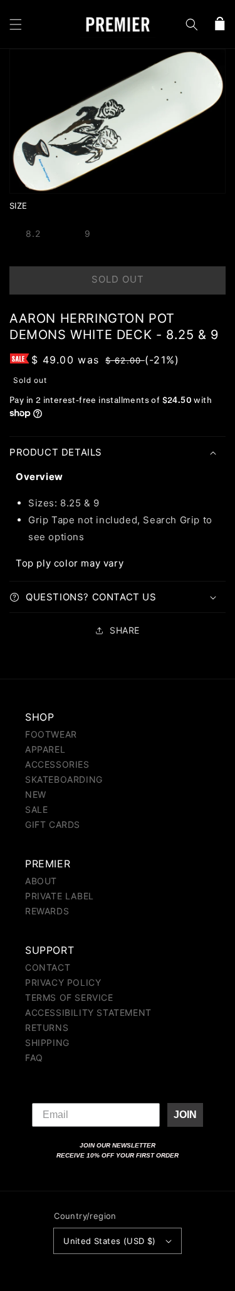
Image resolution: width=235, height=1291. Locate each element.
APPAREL (45, 749)
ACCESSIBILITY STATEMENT (88, 1012)
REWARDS (47, 911)
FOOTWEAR (51, 734)
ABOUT (41, 880)
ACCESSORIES (57, 764)
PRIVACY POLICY (63, 982)
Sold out (117, 279)
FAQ (34, 1057)
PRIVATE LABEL (59, 896)
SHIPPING (47, 1042)
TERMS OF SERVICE (69, 997)
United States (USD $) (109, 1241)
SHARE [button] (125, 630)
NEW (35, 794)
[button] (15, 24)
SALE (36, 809)
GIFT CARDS (52, 824)
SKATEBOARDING (64, 779)
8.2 (33, 233)
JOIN (185, 1114)
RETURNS (46, 1027)
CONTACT (47, 967)
